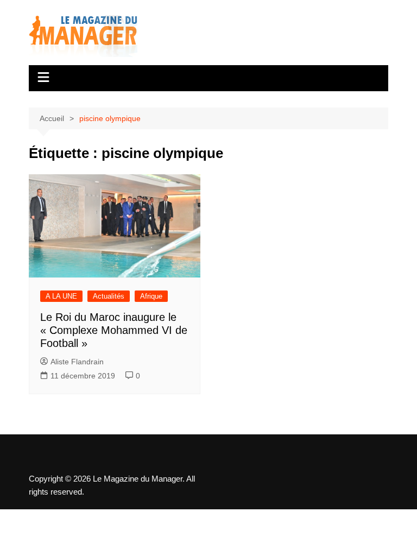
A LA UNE (61, 296)
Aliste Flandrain (77, 361)
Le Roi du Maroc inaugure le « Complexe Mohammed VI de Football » (113, 330)
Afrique (151, 296)
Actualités (108, 296)
